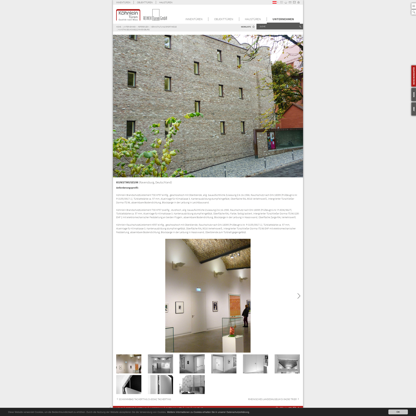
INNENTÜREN (123, 2)
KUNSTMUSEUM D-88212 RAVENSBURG (134, 29)
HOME (118, 27)
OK (398, 411)
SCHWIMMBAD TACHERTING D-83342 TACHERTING (145, 399)
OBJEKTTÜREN (145, 2)
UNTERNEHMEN (283, 19)
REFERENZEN (143, 27)
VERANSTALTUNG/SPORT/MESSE (164, 27)
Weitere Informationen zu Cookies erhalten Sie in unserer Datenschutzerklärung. (208, 412)
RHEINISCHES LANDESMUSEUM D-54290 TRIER (272, 399)
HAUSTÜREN (165, 2)
